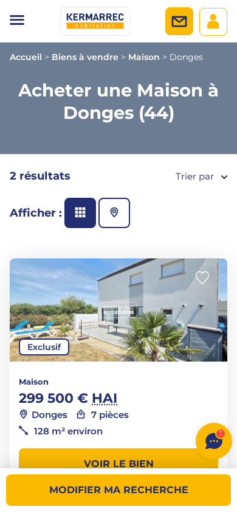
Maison (144, 57)
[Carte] (114, 213)
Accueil (26, 57)
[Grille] (80, 213)
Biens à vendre (85, 57)
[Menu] (17, 21)
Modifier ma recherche (118, 490)
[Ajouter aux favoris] (206, 278)
